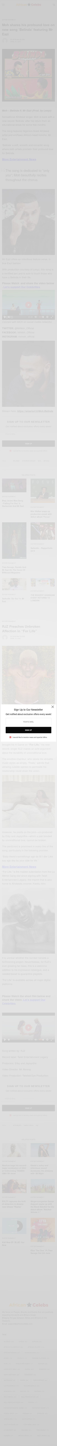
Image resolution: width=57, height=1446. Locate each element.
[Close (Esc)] (52, 708)
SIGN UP (28, 730)
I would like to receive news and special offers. (30, 737)
